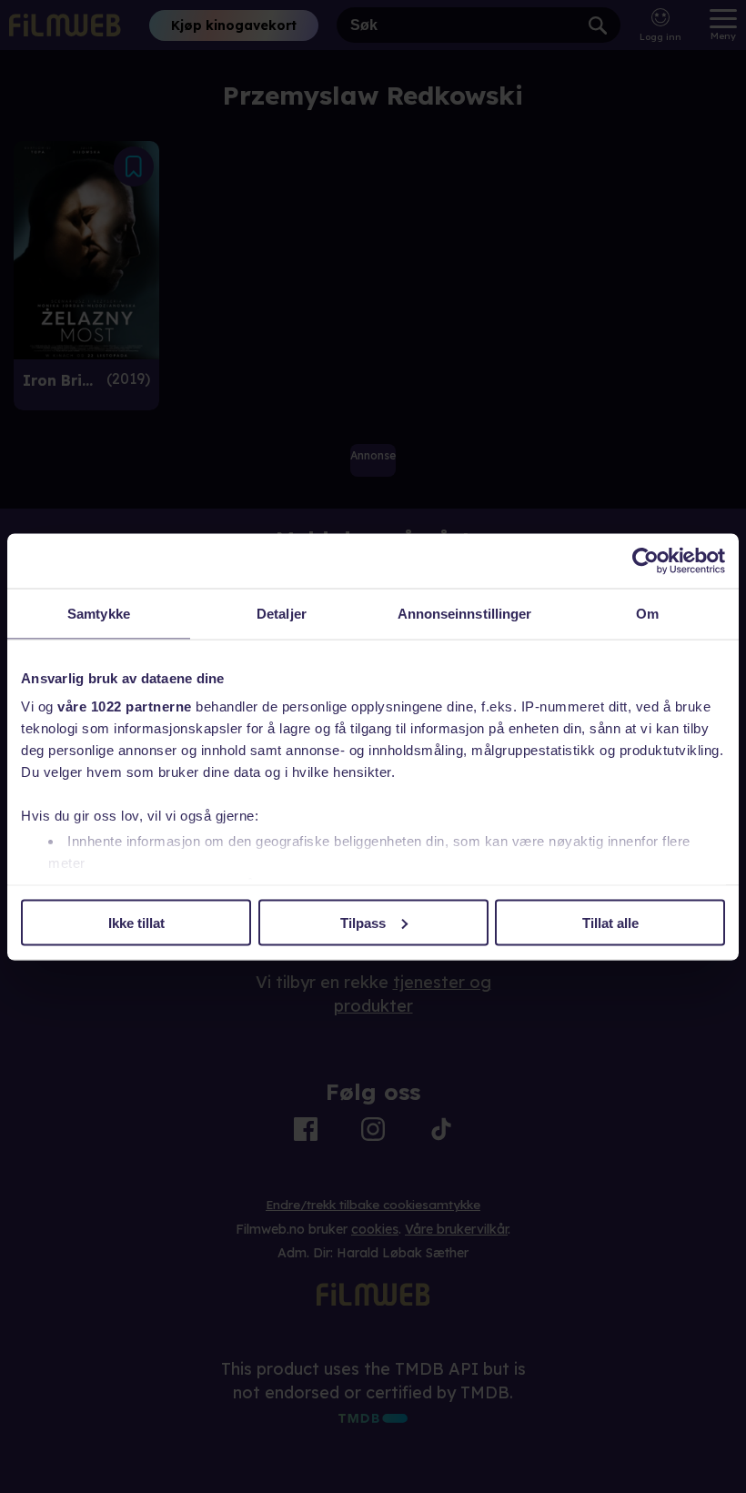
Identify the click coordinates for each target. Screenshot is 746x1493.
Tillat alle (610, 922)
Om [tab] (647, 612)
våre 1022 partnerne (124, 706)
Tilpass (363, 922)
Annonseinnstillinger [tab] (465, 612)
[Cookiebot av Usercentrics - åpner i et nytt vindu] (645, 560)
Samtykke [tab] (98, 612)
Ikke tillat (136, 922)
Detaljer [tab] (282, 612)
